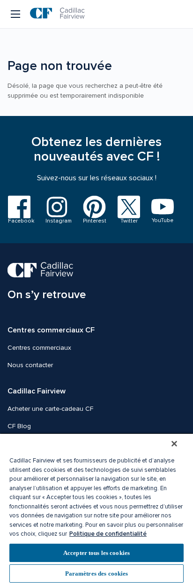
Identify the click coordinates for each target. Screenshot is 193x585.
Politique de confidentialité (108, 534)
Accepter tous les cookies (96, 552)
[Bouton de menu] (16, 14)
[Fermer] (174, 443)
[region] (96, 509)
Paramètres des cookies (96, 573)
